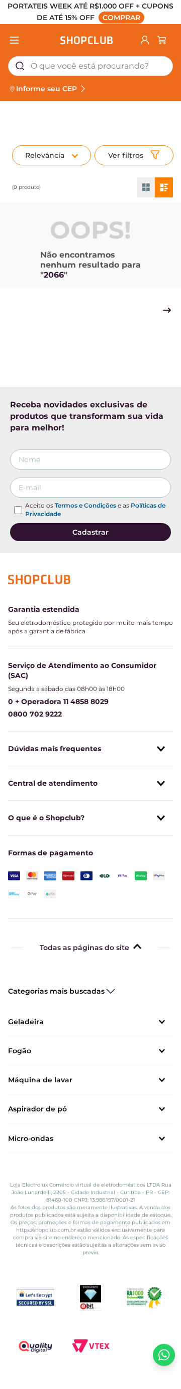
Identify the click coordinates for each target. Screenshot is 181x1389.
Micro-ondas (30, 1138)
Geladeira (26, 1021)
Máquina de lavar (40, 1079)
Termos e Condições (85, 505)
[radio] (146, 187)
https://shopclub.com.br (46, 1230)
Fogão (19, 1050)
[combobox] (90, 66)
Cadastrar (90, 532)
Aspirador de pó (37, 1108)
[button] (90, 12)
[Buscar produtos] (20, 66)
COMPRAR (121, 17)
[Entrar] (145, 40)
